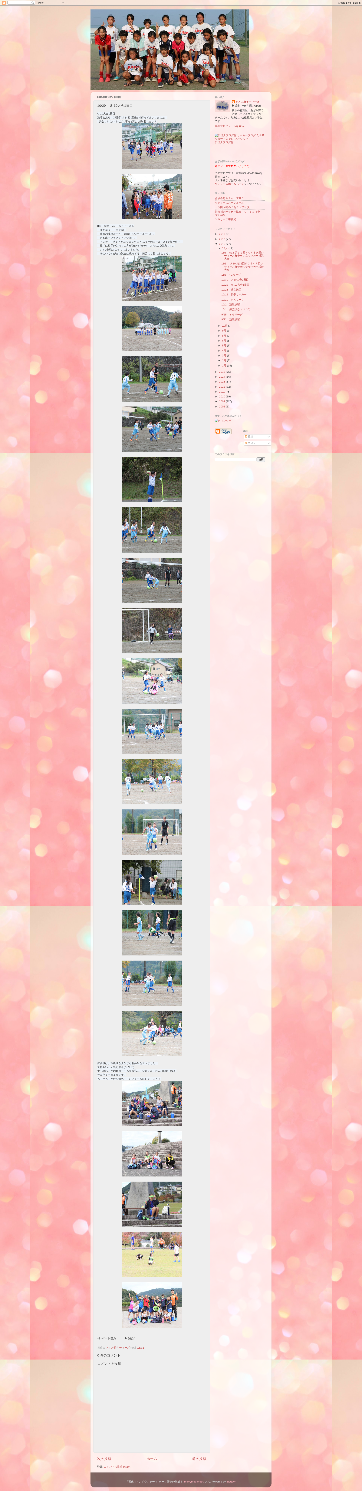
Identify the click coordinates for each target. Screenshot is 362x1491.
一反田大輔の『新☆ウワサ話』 (233, 207)
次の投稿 (104, 1459)
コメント (252, 443)
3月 (224, 355)
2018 (222, 234)
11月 (225, 325)
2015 (222, 371)
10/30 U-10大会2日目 (235, 279)
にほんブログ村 (224, 142)
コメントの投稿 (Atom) (117, 1466)
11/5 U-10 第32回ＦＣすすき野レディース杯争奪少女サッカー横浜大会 (242, 266)
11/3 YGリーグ (231, 274)
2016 (222, 244)
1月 (224, 365)
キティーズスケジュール (229, 202)
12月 (225, 248)
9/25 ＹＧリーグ (231, 314)
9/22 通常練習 (230, 319)
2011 (222, 391)
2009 (222, 401)
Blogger (230, 1481)
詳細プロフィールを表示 (229, 126)
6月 (224, 340)
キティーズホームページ (229, 183)
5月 (224, 345)
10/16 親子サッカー (234, 294)
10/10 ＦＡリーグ (232, 299)
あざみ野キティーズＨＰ (229, 198)
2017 (222, 239)
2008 (222, 406)
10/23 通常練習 (231, 289)
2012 (222, 386)
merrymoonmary (194, 1481)
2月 (224, 360)
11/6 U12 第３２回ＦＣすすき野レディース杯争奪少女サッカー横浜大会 (242, 255)
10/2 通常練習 (230, 304)
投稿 (250, 436)
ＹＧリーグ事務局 (225, 219)
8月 (224, 335)
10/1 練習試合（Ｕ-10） (236, 309)
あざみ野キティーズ (247, 101)
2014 (222, 376)
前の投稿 (199, 1459)
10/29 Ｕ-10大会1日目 (235, 284)
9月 (224, 330)
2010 (222, 396)
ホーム (151, 1459)
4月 (224, 350)
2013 (222, 381)
